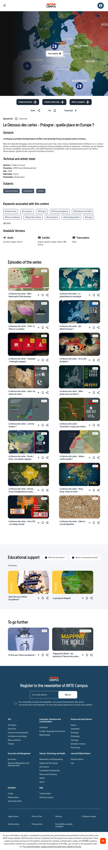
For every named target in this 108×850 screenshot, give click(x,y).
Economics (12, 759)
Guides (10, 793)
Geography (75, 728)
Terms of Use (37, 816)
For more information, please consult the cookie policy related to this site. (52, 846)
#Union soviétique (12, 217)
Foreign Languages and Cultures (52, 731)
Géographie (28, 190)
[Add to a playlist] (39, 295)
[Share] (47, 295)
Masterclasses (13, 797)
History (73, 725)
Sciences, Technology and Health (52, 753)
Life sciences (44, 766)
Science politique (11, 190)
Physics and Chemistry (48, 774)
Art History (12, 725)
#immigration (52, 217)
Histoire (41, 190)
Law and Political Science (80, 753)
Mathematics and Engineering (51, 759)
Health (42, 778)
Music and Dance (14, 740)
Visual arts (12, 728)
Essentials (12, 788)
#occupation (27, 211)
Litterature (43, 727)
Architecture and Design (17, 736)
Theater (11, 743)
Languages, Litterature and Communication (50, 720)
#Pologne (42, 211)
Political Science (77, 759)
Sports (42, 781)
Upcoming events (15, 801)
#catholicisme (10, 211)
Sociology (74, 732)
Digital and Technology (48, 763)
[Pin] (43, 295)
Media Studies (44, 735)
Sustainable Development (49, 770)
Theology (74, 740)
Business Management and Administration (18, 764)
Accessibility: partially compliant (63, 825)
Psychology (75, 747)
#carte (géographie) (71, 217)
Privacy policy (37, 824)
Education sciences (78, 743)
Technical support (46, 797)
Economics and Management (19, 753)
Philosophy (75, 736)
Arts (9, 719)
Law (72, 763)
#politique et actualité (82, 211)
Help (41, 788)
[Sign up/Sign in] (100, 6)
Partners (58, 816)
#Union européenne (60, 211)
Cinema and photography (18, 732)
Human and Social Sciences (81, 719)
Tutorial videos (45, 793)
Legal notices (13, 816)
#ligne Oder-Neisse (33, 217)
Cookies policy (13, 824)
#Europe (88, 217)
